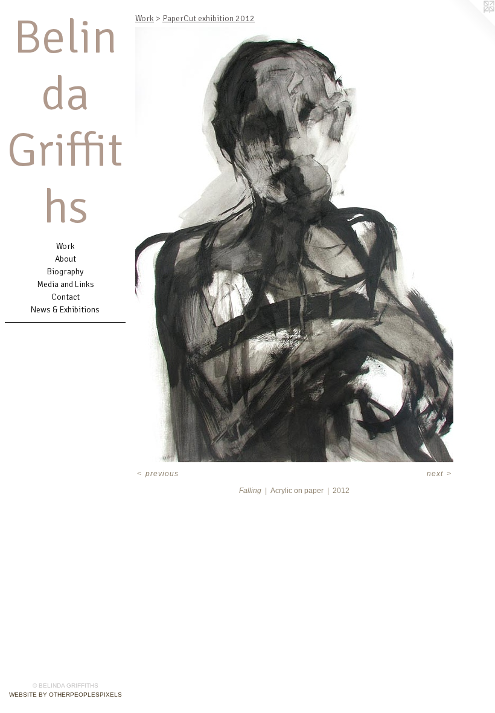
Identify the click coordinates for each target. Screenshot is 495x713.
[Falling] (294, 244)
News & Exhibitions (65, 310)
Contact (65, 297)
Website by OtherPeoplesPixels (65, 694)
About (65, 259)
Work (65, 246)
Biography (65, 271)
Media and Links (65, 284)
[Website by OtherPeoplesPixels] (471, 24)
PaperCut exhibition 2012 (208, 18)
